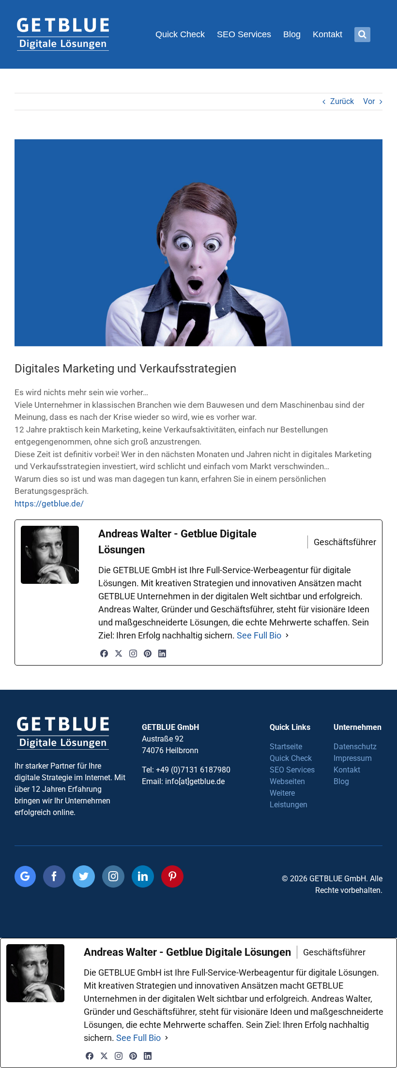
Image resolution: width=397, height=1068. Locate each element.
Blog (341, 781)
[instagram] (113, 876)
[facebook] (54, 876)
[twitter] (84, 876)
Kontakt (347, 769)
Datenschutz (355, 746)
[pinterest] (172, 876)
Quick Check (291, 758)
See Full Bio (259, 635)
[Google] (25, 876)
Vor (369, 101)
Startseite (286, 746)
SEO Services (292, 769)
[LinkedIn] (162, 653)
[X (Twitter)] (118, 653)
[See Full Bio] (287, 635)
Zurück (342, 101)
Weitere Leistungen (288, 798)
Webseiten (287, 781)
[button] (362, 34)
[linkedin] (143, 876)
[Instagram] (133, 653)
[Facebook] (104, 653)
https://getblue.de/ (49, 503)
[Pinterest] (147, 653)
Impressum (353, 758)
